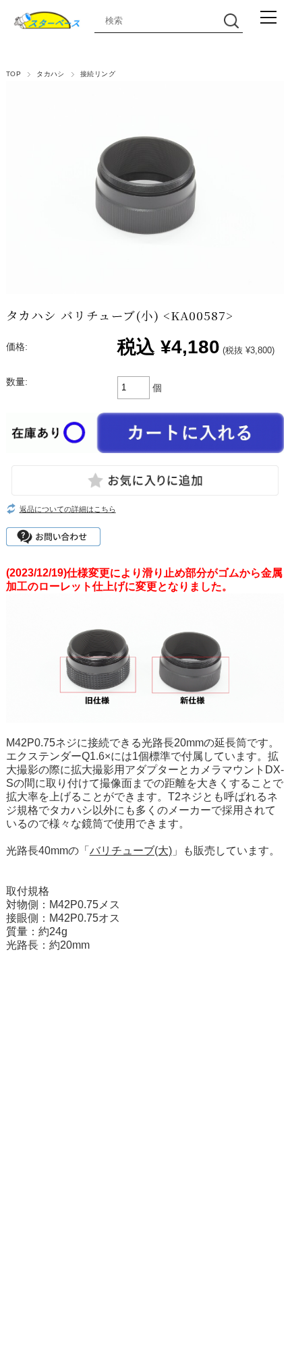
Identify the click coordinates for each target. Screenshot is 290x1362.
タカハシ (50, 74)
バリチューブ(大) (131, 850)
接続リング (97, 74)
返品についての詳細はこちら (68, 509)
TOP (13, 74)
